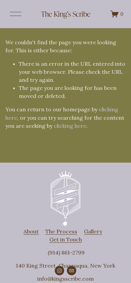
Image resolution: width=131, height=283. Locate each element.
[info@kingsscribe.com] (71, 270)
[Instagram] (59, 270)
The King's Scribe (65, 14)
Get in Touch (65, 239)
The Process (61, 231)
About (31, 231)
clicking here (70, 125)
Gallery (93, 231)
